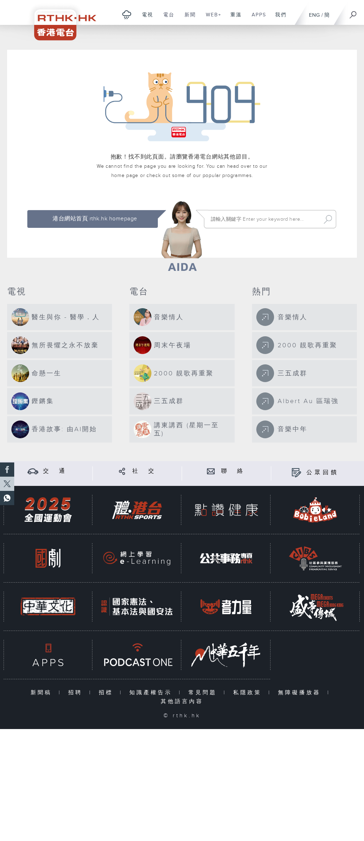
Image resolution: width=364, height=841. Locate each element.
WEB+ (210, 18)
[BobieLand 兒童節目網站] (315, 510)
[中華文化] (48, 606)
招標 (107, 693)
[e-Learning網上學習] (137, 558)
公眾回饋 (322, 472)
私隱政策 (249, 693)
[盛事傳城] (315, 606)
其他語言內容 (182, 701)
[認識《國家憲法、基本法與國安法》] (137, 606)
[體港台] (137, 510)
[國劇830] (48, 558)
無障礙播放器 (301, 693)
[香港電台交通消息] (33, 471)
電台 (166, 18)
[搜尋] (353, 12)
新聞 (187, 18)
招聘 (77, 693)
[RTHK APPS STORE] (48, 655)
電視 (144, 18)
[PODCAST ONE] (137, 655)
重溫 (233, 18)
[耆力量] (226, 606)
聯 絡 (233, 471)
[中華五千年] (226, 655)
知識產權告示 (152, 693)
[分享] (122, 471)
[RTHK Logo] (60, 20)
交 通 (55, 471)
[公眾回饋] (296, 473)
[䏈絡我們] (211, 471)
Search (328, 219)
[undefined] (127, 14)
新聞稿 (43, 693)
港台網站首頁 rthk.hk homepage (95, 218)
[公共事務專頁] (226, 558)
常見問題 (204, 693)
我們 (278, 18)
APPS (256, 18)
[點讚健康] (226, 510)
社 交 (144, 471)
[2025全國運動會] (48, 510)
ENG (314, 15)
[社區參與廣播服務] (315, 558)
